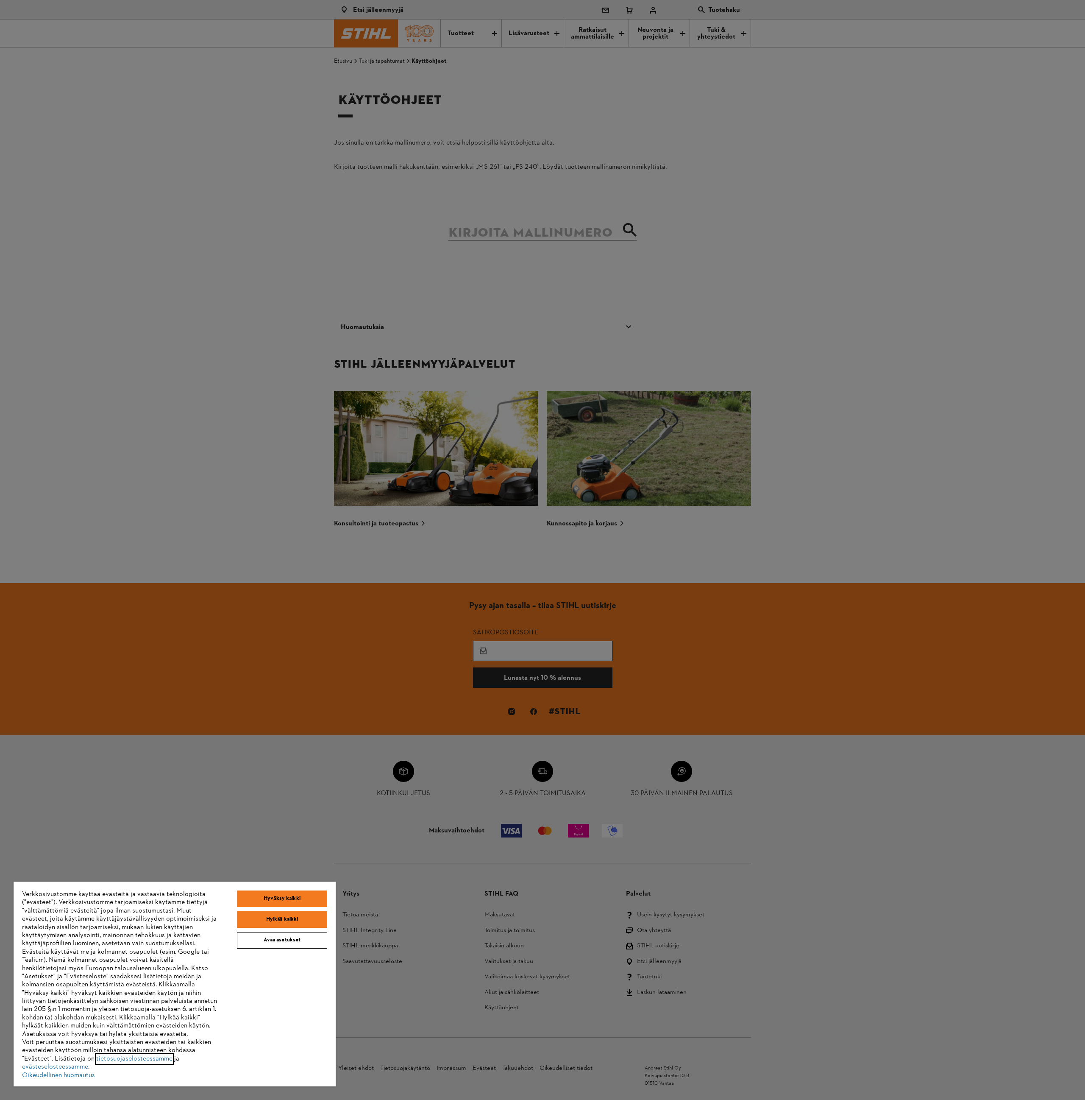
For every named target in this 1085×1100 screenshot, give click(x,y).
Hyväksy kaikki (282, 898)
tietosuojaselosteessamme (134, 1059)
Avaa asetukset (282, 940)
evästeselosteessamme (55, 1067)
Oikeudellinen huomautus (58, 1075)
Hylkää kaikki (282, 919)
